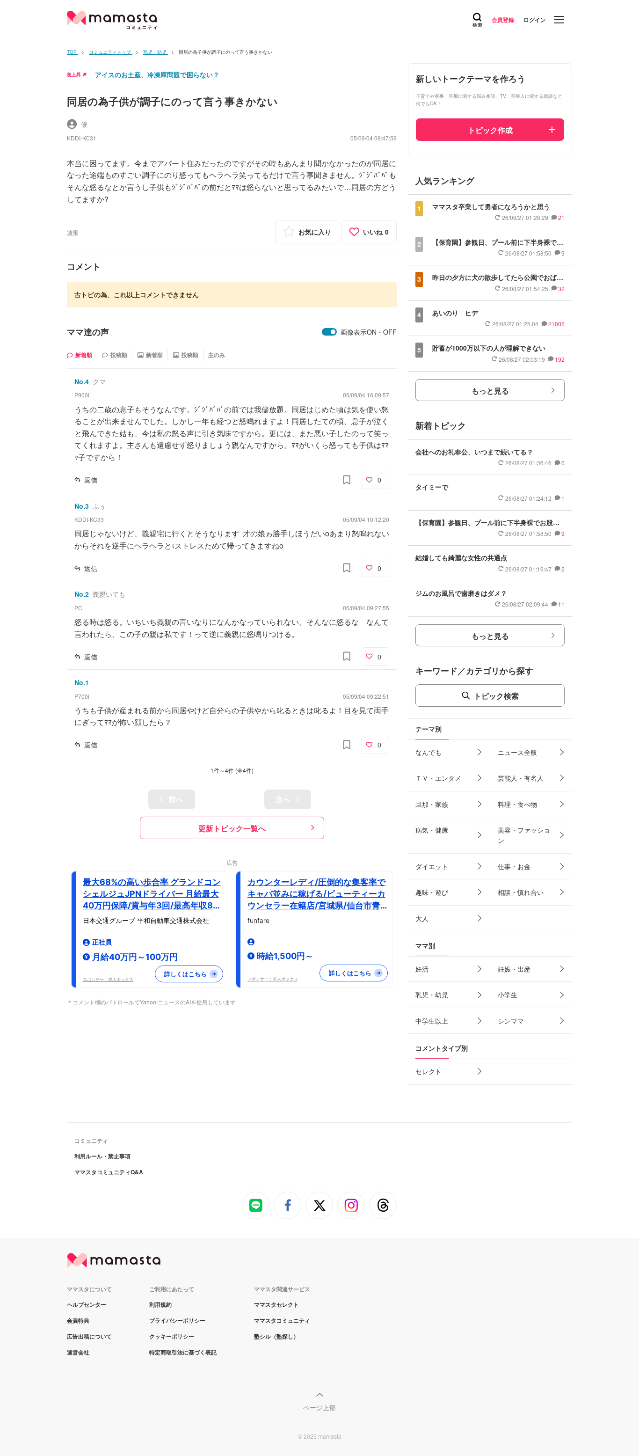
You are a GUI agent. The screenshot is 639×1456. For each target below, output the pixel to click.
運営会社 (78, 1352)
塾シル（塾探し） (276, 1336)
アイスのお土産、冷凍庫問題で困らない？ (157, 74)
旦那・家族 (431, 804)
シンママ (511, 1020)
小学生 (507, 994)
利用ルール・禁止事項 (102, 1156)
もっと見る (490, 390)
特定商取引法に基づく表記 (183, 1352)
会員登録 (503, 19)
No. (81, 381)
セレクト (428, 1071)
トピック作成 (490, 129)
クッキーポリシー (171, 1336)
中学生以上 (431, 1020)
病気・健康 (431, 829)
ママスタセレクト (276, 1304)
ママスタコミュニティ (282, 1320)
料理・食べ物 (517, 804)
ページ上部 (319, 1407)
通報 (72, 232)
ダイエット (431, 866)
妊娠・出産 (514, 968)
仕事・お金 (514, 866)
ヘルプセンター (86, 1304)
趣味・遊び (431, 892)
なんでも (428, 752)
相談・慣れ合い (521, 892)
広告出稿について (89, 1336)
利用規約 (160, 1304)
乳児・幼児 (431, 994)
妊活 (421, 968)
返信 (90, 479)
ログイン (534, 19)
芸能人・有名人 (521, 778)
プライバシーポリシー (177, 1320)
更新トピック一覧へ (232, 828)
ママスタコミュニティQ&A (108, 1172)
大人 (421, 918)
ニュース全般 (517, 752)
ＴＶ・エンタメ (438, 778)
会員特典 (78, 1320)
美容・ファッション (524, 835)
